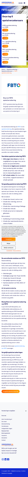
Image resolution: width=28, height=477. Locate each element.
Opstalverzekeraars (7, 71)
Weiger (8, 243)
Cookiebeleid (9, 250)
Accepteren (9, 239)
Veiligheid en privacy (15, 471)
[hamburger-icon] (24, 3)
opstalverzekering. (7, 129)
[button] (14, 413)
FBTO (19, 126)
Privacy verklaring (17, 250)
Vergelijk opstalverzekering (10, 391)
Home (3, 69)
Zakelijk (21, 3)
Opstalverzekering (12, 69)
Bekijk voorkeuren (8, 247)
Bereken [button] (5, 30)
